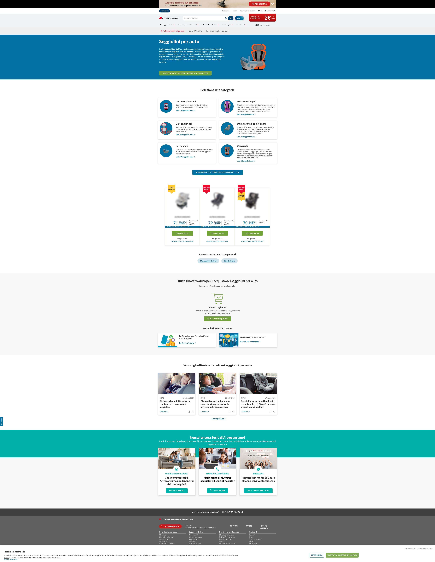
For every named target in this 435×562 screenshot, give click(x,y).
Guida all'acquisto (195, 31)
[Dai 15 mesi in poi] (227, 112)
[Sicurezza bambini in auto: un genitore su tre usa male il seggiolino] (176, 384)
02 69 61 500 (219, 490)
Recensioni (253, 543)
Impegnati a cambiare (166, 543)
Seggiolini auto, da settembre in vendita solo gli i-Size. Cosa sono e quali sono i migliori (258, 404)
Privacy (6, 560)
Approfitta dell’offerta (216, 444)
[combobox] (208, 18)
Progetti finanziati (225, 539)
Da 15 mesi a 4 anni (186, 101)
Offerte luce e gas (195, 537)
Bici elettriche (229, 261)
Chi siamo (225, 11)
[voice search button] (225, 18)
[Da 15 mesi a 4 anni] (166, 112)
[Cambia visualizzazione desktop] (272, 4)
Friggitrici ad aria (195, 543)
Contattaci (164, 11)
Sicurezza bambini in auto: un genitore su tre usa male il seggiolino (175, 404)
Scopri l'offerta (264, 527)
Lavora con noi (164, 539)
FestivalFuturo (164, 541)
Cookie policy (13, 560)
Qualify (221, 541)
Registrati (266, 25)
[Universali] (227, 156)
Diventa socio (182, 233)
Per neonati (182, 146)
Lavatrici (192, 541)
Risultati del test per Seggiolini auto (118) (217, 172)
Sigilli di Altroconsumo (227, 537)
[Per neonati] (166, 156)
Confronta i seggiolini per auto (217, 31)
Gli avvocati (193, 535)
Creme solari (193, 539)
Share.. (192, 411)
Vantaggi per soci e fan (227, 543)
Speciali (252, 535)
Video (251, 541)
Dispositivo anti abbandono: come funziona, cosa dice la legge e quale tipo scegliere (215, 404)
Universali (242, 146)
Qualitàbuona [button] (182, 223)
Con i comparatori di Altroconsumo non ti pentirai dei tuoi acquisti (177, 481)
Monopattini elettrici (208, 261)
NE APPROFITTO (259, 4)
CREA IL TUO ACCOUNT (232, 512)
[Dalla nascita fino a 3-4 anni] (227, 134)
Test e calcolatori (255, 539)
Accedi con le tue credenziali (182, 241)
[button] (188, 227)
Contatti (234, 526)
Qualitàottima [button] (217, 223)
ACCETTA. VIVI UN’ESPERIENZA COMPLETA (342, 555)
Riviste (249, 526)
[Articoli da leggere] (189, 411)
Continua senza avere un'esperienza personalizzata (419, 548)
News (235, 11)
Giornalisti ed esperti (166, 537)
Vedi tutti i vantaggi (258, 490)
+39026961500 (172, 526)
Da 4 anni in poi (184, 123)
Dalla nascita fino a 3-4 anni (251, 123)
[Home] (160, 519)
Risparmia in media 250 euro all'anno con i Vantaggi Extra (258, 479)
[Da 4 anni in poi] (166, 134)
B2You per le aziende (247, 11)
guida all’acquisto (217, 319)
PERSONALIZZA (316, 555)
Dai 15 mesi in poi (246, 101)
